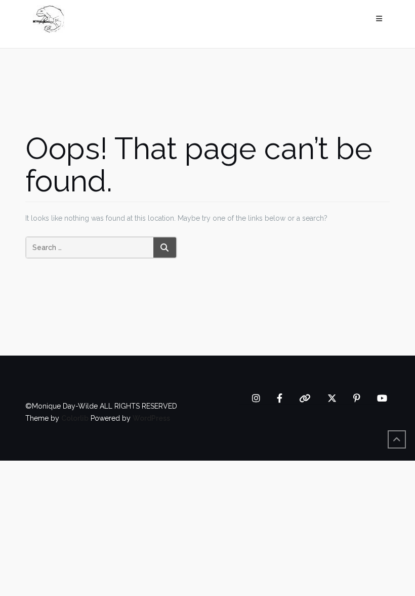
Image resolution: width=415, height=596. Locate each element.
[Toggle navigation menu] (379, 19)
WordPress (151, 418)
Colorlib (75, 418)
